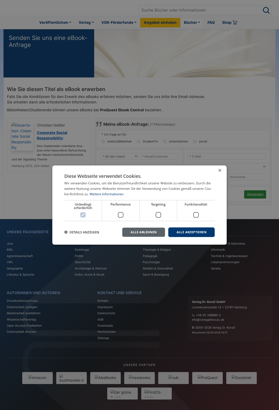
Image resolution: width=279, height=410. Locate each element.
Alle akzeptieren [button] (191, 232)
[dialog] (139, 205)
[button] (81, 232)
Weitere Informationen (107, 194)
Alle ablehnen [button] (144, 232)
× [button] (219, 170)
